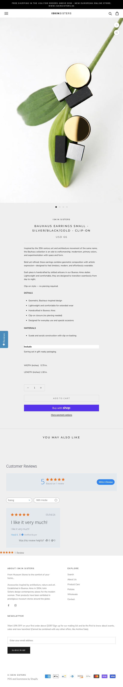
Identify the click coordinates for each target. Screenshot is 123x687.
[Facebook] (9, 605)
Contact (71, 599)
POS (10, 679)
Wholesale (73, 594)
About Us (72, 579)
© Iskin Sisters (17, 675)
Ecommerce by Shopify (27, 679)
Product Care (74, 584)
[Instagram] (15, 605)
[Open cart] (117, 13)
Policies (71, 589)
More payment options (61, 414)
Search (71, 574)
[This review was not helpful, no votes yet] (52, 540)
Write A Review (106, 482)
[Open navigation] (6, 13)
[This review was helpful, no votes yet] (47, 540)
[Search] (110, 13)
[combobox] (19, 500)
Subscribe (19, 650)
